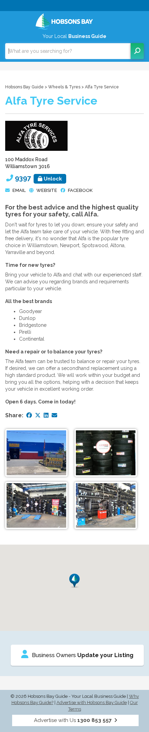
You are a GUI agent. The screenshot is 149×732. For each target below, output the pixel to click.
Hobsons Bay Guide (24, 87)
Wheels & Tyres (64, 87)
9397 (38, 178)
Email (19, 190)
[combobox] (68, 51)
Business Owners (82, 655)
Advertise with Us (73, 720)
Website (46, 190)
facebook (80, 190)
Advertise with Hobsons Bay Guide (91, 702)
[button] (74, 581)
